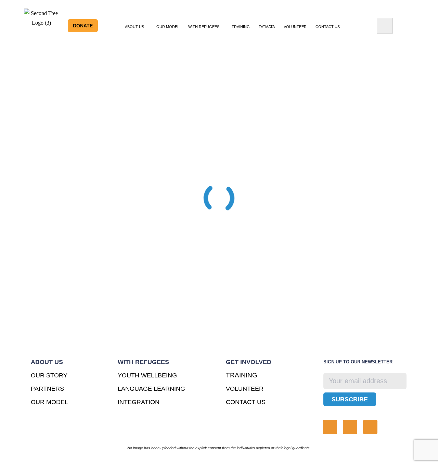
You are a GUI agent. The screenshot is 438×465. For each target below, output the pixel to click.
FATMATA (267, 27)
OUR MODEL (167, 27)
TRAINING (241, 27)
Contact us (327, 27)
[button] (136, 26)
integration (138, 402)
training (241, 375)
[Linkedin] (350, 427)
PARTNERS (47, 388)
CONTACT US (246, 402)
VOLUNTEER (295, 27)
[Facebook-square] (370, 427)
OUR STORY (49, 375)
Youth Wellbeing (147, 375)
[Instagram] (330, 427)
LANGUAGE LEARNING (151, 388)
